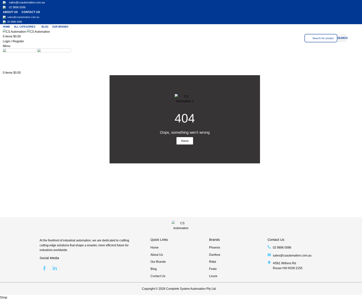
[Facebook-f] (44, 268)
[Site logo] (15, 31)
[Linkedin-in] (54, 268)
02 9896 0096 (17, 7)
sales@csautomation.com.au (27, 2)
